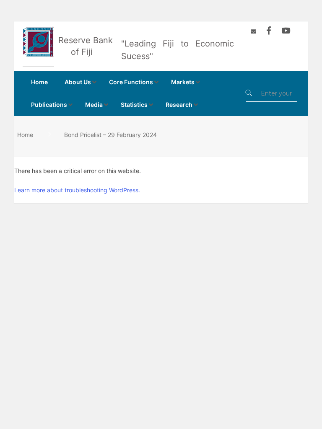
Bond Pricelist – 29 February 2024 (110, 134)
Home (25, 134)
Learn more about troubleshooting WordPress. (77, 190)
